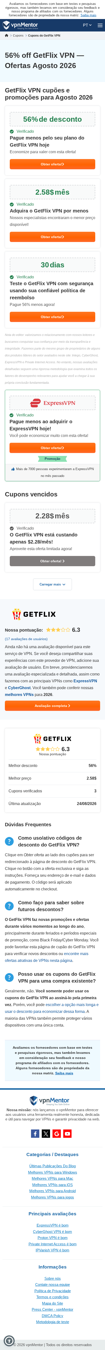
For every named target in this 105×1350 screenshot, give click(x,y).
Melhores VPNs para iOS (52, 1185)
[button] (9, 1341)
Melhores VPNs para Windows (52, 1172)
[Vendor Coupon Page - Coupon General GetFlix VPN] (52, 140)
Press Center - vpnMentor (52, 1309)
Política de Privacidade (52, 1291)
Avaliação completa (51, 706)
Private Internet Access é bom (53, 1244)
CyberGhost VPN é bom (52, 1231)
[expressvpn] (52, 435)
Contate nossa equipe (52, 1284)
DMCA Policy (52, 1316)
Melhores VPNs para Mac (52, 1178)
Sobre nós (52, 1278)
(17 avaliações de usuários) (26, 639)
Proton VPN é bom (53, 1238)
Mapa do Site (52, 1303)
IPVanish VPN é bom (52, 1250)
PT (86, 25)
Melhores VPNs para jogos (52, 1197)
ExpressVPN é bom (53, 1225)
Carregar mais (50, 584)
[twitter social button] (46, 1133)
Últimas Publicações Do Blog (52, 1166)
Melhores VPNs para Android (52, 1191)
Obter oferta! (51, 164)
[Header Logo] (20, 25)
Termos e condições (52, 1297)
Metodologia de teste (52, 1322)
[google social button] (56, 1133)
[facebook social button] (35, 1133)
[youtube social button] (67, 1133)
